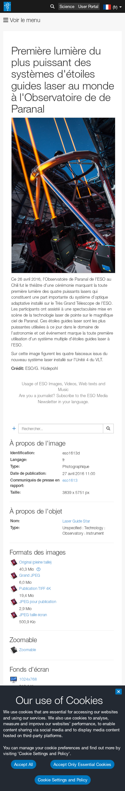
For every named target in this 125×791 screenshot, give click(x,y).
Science (67, 6)
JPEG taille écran (33, 614)
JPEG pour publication (37, 601)
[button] (38, 569)
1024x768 (28, 679)
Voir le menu (24, 20)
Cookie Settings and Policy (63, 779)
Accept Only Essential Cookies (82, 764)
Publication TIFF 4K (35, 588)
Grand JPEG (29, 575)
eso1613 (70, 480)
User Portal (88, 6)
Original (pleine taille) (35, 562)
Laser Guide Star (76, 521)
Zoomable (27, 649)
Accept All (23, 764)
